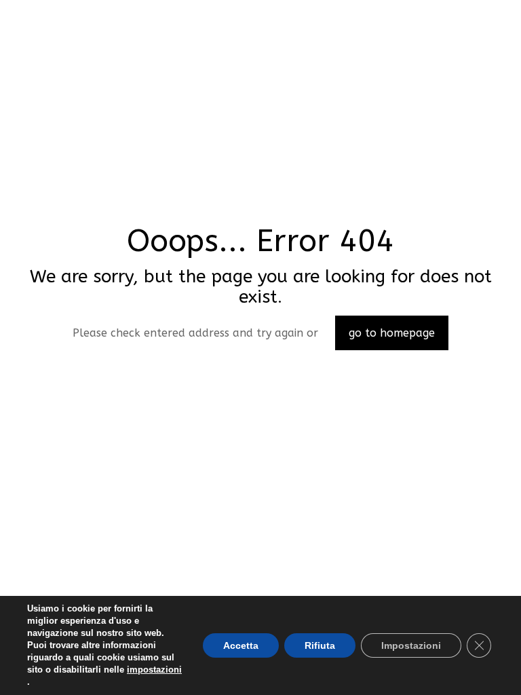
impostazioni (154, 669)
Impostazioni (411, 645)
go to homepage (392, 332)
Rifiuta (320, 645)
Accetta (240, 645)
